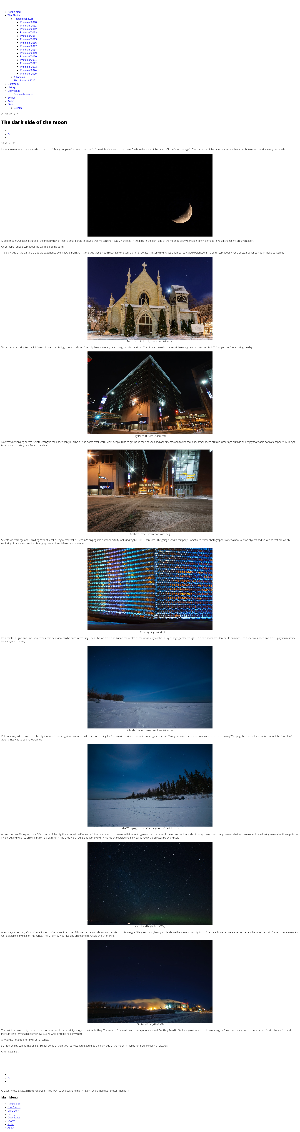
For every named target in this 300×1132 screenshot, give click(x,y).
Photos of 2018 (28, 49)
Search (11, 97)
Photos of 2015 (28, 39)
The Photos (14, 15)
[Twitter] (9, 134)
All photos (19, 77)
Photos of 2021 (28, 60)
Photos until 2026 (23, 18)
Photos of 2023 (28, 66)
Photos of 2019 (28, 53)
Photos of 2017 (28, 46)
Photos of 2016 (28, 42)
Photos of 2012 (28, 29)
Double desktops (23, 94)
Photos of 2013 (28, 32)
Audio (11, 101)
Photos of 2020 (28, 56)
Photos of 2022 (28, 63)
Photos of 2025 (28, 73)
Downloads (14, 90)
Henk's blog (14, 12)
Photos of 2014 (28, 36)
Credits (18, 108)
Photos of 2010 (28, 22)
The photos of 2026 (24, 80)
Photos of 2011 (28, 25)
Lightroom (13, 84)
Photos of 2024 (28, 70)
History (11, 87)
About (11, 104)
